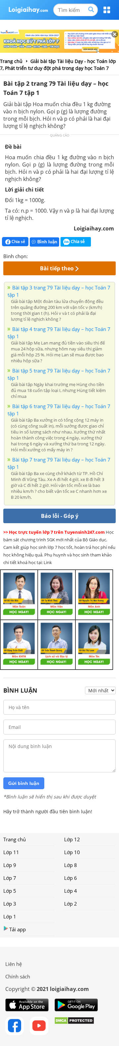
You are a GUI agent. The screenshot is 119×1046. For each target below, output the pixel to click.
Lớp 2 (70, 903)
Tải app (17, 929)
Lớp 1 (9, 916)
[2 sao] (41, 255)
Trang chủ (14, 839)
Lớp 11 (11, 852)
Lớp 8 (70, 865)
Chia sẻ (18, 241)
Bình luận (47, 241)
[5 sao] (65, 255)
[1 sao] (33, 255)
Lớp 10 (72, 852)
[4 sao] (57, 255)
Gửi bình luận (23, 783)
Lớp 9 (9, 865)
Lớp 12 (72, 839)
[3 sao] (49, 255)
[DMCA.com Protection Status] (74, 1026)
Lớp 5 (9, 890)
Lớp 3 (9, 903)
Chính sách (17, 976)
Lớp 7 (9, 878)
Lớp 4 (70, 890)
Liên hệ (13, 964)
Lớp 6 (70, 878)
